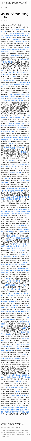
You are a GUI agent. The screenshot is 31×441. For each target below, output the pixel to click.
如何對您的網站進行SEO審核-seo (14, 5)
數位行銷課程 (24, 232)
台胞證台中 (6, 182)
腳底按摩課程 (13, 412)
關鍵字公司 (23, 29)
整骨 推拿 (15, 49)
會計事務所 (4, 80)
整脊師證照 (9, 240)
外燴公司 (14, 311)
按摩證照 (7, 273)
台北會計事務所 (16, 377)
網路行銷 (21, 412)
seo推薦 (5, 52)
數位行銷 (10, 197)
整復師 (13, 164)
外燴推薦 (26, 137)
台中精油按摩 (7, 377)
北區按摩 (4, 84)
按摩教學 (13, 250)
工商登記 (10, 123)
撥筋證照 (25, 72)
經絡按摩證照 (17, 39)
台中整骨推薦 (20, 164)
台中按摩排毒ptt (14, 375)
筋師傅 (24, 354)
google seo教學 (14, 94)
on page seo (5, 140)
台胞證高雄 (23, 246)
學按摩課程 (9, 346)
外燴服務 (9, 62)
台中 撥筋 (16, 238)
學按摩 (21, 137)
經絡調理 (4, 307)
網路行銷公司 (15, 148)
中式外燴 (8, 264)
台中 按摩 (12, 80)
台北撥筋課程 (10, 191)
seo (20, 358)
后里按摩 (11, 33)
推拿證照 (17, 199)
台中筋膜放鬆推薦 (10, 285)
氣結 (11, 270)
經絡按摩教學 (7, 49)
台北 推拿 (18, 408)
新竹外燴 (24, 197)
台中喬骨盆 (15, 264)
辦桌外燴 (25, 254)
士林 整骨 (24, 262)
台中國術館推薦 (18, 123)
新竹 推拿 (10, 84)
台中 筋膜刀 (8, 211)
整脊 (4, 62)
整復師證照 (19, 56)
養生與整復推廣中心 (21, 33)
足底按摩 (24, 332)
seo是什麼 (9, 246)
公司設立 (4, 289)
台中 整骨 (20, 101)
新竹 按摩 (12, 131)
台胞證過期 (12, 35)
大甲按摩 (19, 344)
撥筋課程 (15, 244)
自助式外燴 (16, 246)
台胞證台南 (15, 358)
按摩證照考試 (8, 137)
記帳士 (20, 289)
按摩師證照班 (17, 197)
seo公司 (19, 209)
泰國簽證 (15, 137)
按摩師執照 (6, 97)
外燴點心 (23, 148)
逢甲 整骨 (6, 340)
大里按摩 (16, 346)
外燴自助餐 (7, 148)
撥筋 (24, 209)
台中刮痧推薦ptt (21, 250)
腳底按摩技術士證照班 (15, 72)
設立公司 (11, 52)
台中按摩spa (26, 377)
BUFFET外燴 (5, 295)
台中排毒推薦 (8, 350)
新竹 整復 (22, 270)
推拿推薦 (14, 213)
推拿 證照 (12, 144)
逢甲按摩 (13, 320)
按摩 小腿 (14, 101)
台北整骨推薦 (5, 74)
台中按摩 (6, 166)
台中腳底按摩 (7, 334)
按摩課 (9, 358)
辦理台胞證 (10, 199)
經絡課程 (13, 99)
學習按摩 (16, 270)
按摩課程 (18, 172)
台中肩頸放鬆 (5, 320)
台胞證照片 (21, 213)
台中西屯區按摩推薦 (22, 293)
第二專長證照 (5, 270)
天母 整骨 (9, 279)
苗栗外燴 (17, 387)
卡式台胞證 (19, 410)
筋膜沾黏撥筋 (13, 160)
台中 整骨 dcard (12, 289)
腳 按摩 (19, 140)
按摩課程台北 (24, 395)
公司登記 (14, 76)
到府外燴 (27, 82)
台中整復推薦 (12, 125)
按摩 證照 (19, 281)
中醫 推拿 (19, 99)
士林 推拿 (13, 56)
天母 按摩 (6, 412)
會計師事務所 (22, 127)
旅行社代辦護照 (21, 35)
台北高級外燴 (13, 166)
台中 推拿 (24, 41)
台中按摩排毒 (15, 29)
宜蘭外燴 (13, 410)
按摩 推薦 (7, 101)
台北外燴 (21, 49)
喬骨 (5, 125)
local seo (13, 295)
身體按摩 (18, 41)
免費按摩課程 (16, 211)
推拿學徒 (23, 225)
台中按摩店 (19, 125)
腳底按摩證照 (23, 189)
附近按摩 (24, 408)
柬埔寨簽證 (11, 408)
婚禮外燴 (8, 37)
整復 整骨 (25, 140)
